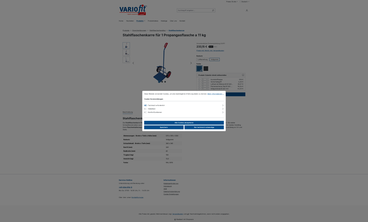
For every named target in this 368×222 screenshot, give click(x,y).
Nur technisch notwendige (204, 127)
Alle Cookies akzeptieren (184, 123)
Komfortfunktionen (155, 112)
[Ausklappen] (223, 105)
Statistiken (151, 109)
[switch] (145, 109)
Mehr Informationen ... (215, 94)
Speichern (164, 127)
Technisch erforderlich (156, 105)
